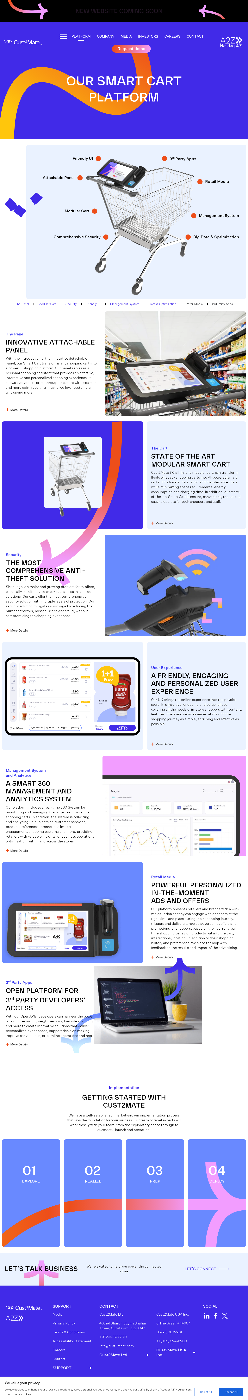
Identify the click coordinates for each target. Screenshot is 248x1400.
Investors (148, 36)
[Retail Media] (200, 182)
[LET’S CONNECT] (224, 1269)
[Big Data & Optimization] (188, 237)
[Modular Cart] (94, 211)
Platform (81, 36)
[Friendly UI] (98, 159)
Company (105, 36)
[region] (124, 1388)
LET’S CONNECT (200, 1269)
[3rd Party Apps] (164, 159)
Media (126, 36)
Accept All (231, 1392)
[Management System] (194, 216)
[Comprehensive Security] (106, 237)
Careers (172, 36)
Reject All (206, 1392)
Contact (195, 36)
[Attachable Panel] (80, 178)
